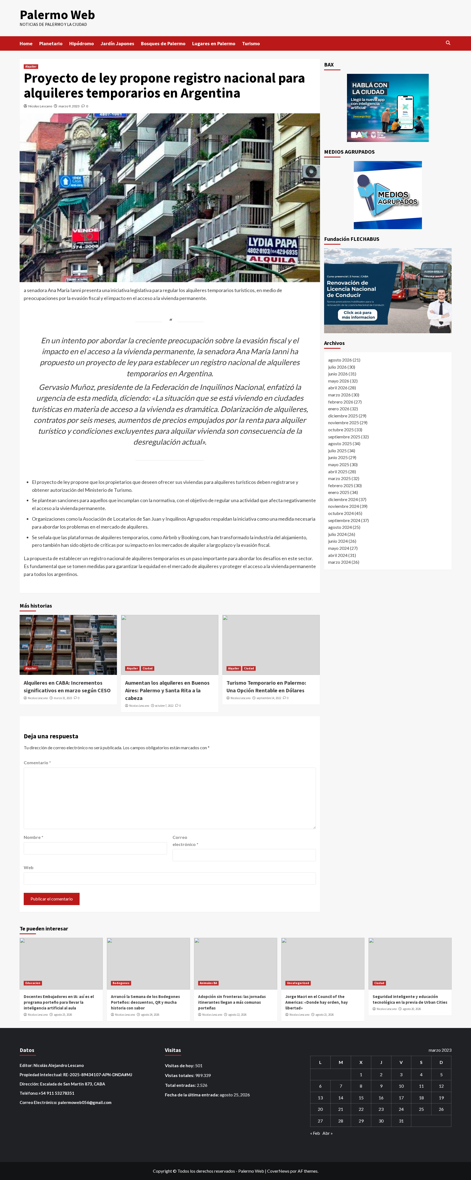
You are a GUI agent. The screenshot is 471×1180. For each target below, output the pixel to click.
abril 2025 (338, 471)
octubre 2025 (341, 429)
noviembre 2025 (343, 422)
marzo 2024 (339, 562)
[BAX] (388, 108)
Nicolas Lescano (40, 106)
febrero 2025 (340, 485)
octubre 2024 (341, 513)
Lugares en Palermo (213, 43)
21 (340, 1109)
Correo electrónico (185, 841)
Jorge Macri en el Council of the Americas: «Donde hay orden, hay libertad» (316, 1002)
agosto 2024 (340, 527)
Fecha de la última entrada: (192, 1094)
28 (340, 1120)
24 (401, 1109)
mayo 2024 (338, 548)
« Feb (315, 1133)
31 (401, 1120)
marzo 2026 (339, 394)
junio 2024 (338, 541)
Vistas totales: (180, 1075)
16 (381, 1097)
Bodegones (121, 983)
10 (401, 1085)
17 (401, 1097)
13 (320, 1097)
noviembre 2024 (343, 506)
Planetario (50, 43)
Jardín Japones (117, 43)
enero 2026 (338, 408)
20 (320, 1109)
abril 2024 (338, 554)
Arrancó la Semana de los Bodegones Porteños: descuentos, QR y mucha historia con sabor (145, 1002)
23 (381, 1109)
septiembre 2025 (344, 436)
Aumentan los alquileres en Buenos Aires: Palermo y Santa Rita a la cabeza (167, 690)
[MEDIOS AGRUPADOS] (388, 195)
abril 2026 (338, 387)
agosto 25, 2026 (63, 1015)
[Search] (448, 43)
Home (26, 43)
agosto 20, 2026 (412, 1009)
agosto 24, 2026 (150, 1015)
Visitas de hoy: (180, 1065)
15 (361, 1097)
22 (361, 1109)
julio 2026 (337, 366)
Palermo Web (57, 15)
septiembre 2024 (344, 520)
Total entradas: (181, 1085)
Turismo (251, 43)
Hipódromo (81, 43)
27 (320, 1120)
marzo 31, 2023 (63, 698)
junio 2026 (338, 373)
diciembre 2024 (343, 499)
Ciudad (148, 668)
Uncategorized (298, 983)
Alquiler (31, 66)
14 (340, 1097)
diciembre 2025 (343, 415)
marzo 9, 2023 (69, 106)
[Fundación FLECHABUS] (388, 290)
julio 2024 (337, 533)
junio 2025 (338, 457)
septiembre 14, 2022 (268, 698)
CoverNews (278, 1170)
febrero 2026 (340, 401)
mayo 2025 (338, 464)
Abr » (327, 1133)
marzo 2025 (339, 478)
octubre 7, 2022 (164, 706)
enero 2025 (338, 492)
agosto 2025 (340, 443)
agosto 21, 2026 (324, 1015)
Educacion (32, 983)
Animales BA (208, 983)
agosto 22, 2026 (237, 1015)
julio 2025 (337, 450)
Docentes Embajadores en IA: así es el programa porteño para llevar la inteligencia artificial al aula (59, 1002)
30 (381, 1120)
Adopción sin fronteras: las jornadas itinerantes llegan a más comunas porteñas (232, 1002)
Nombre (33, 837)
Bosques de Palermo (163, 43)
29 (361, 1120)
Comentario (37, 762)
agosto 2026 (340, 359)
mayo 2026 (338, 380)
